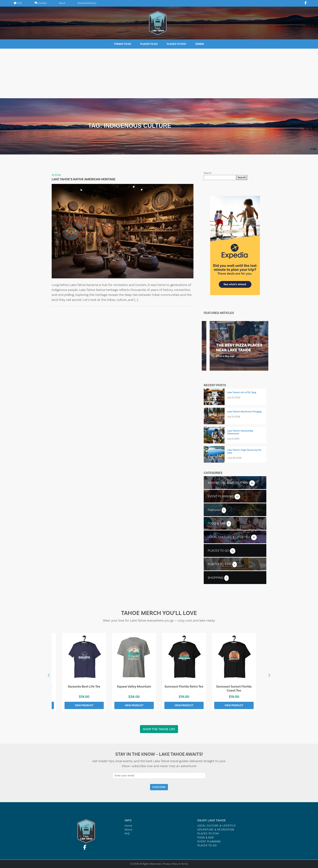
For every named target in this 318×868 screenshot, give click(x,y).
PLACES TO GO (207, 845)
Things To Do (122, 43)
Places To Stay (176, 43)
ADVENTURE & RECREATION (215, 829)
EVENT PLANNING (209, 841)
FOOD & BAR (205, 837)
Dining (199, 43)
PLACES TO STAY (208, 833)
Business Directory (87, 3)
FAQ (127, 833)
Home (128, 825)
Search (208, 172)
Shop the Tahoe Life (159, 729)
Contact (42, 3)
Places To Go (149, 43)
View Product (84, 705)
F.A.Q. (19, 3)
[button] (269, 675)
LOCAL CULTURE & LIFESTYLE (216, 825)
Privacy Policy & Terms (175, 863)
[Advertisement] (159, 73)
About (62, 3)
